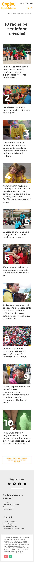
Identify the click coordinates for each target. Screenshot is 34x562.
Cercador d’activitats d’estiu (13, 528)
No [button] (6, 556)
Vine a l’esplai (8, 524)
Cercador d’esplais (10, 526)
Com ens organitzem (11, 505)
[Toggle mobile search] (28, 8)
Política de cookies (16, 551)
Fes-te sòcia (7, 509)
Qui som (6, 502)
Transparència (8, 507)
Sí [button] (10, 556)
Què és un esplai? (9, 522)
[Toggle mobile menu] (32, 8)
